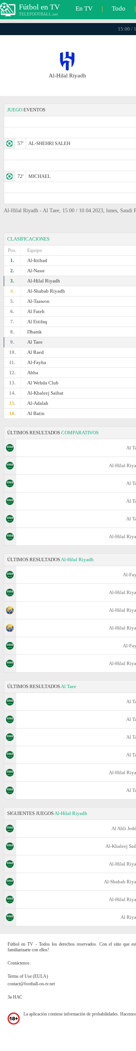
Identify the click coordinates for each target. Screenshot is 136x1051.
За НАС (15, 997)
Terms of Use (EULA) (28, 976)
